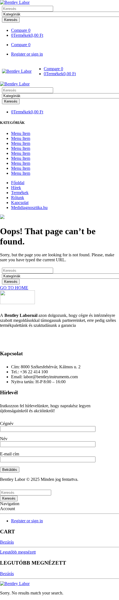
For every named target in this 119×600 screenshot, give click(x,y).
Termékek (20, 192)
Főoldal (17, 182)
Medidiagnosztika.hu (29, 207)
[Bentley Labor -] (15, 2)
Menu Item (20, 133)
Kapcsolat (20, 202)
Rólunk (17, 197)
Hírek (16, 187)
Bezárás (7, 542)
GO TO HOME (14, 287)
